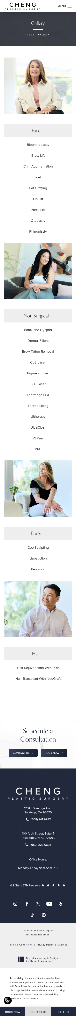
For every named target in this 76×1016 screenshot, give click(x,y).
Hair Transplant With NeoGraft (38, 678)
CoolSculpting (38, 547)
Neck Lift (38, 209)
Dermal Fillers (38, 340)
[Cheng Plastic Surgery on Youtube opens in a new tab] (49, 904)
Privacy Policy (45, 944)
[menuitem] (15, 904)
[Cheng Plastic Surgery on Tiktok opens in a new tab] (32, 915)
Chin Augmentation (38, 166)
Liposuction (38, 558)
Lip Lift (38, 198)
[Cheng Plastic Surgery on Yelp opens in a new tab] (60, 904)
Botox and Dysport (38, 329)
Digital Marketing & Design (42, 960)
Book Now (52, 753)
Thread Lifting (38, 405)
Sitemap (62, 944)
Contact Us (21, 753)
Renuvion (38, 569)
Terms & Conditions (21, 944)
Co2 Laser (38, 362)
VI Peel (38, 438)
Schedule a (38, 735)
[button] (70, 6)
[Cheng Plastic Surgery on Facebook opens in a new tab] (26, 904)
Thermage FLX (38, 394)
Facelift (38, 177)
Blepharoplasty (38, 144)
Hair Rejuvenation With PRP (38, 667)
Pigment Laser (38, 373)
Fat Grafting (38, 188)
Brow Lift (38, 155)
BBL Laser (38, 384)
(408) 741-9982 (31, 998)
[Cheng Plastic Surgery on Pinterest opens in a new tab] (43, 915)
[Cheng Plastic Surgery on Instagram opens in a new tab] (15, 904)
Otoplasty (38, 220)
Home (30, 34)
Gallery (43, 34)
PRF (38, 449)
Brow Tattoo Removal (38, 351)
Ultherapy (38, 416)
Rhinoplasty (38, 231)
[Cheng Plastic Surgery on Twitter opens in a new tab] (38, 904)
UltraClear (38, 427)
